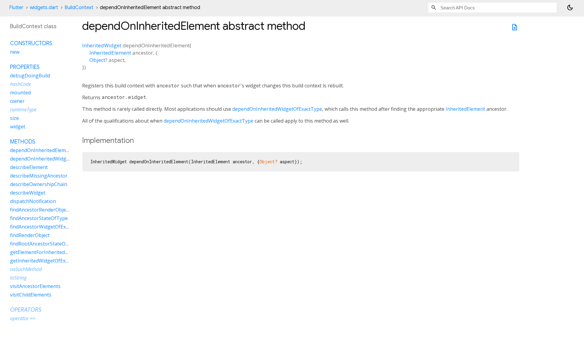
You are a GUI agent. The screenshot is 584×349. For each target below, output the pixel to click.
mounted (20, 92)
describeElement (29, 167)
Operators (25, 310)
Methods (22, 141)
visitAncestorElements (35, 286)
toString (18, 277)
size (14, 118)
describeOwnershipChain (38, 184)
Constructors (31, 43)
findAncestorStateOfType (39, 218)
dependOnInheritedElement (41, 150)
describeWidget (27, 192)
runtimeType (23, 109)
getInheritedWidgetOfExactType (47, 260)
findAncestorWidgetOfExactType (47, 226)
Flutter (16, 8)
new (14, 52)
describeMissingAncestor (39, 175)
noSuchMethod (26, 269)
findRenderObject (30, 235)
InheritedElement (110, 52)
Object (97, 59)
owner (17, 101)
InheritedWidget (101, 45)
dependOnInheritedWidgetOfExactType (277, 109)
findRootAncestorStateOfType (44, 243)
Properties (25, 67)
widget (17, 126)
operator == (22, 318)
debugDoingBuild (30, 75)
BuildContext (78, 8)
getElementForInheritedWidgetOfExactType (60, 252)
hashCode (20, 84)
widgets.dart (44, 8)
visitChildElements (30, 294)
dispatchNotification (33, 201)
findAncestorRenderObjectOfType (48, 209)
